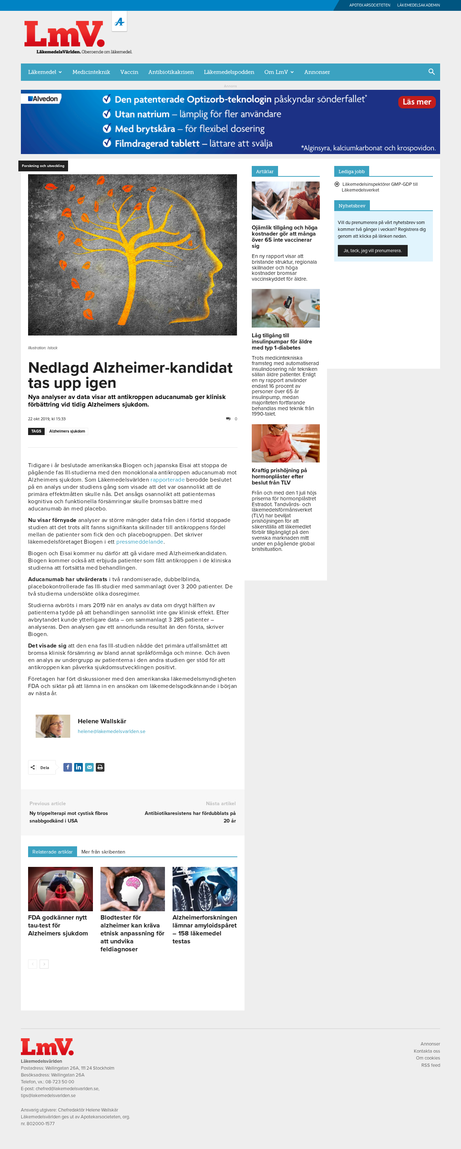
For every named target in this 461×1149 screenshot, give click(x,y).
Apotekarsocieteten (369, 5)
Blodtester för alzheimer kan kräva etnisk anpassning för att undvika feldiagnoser (132, 933)
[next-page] (44, 964)
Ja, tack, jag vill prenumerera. (373, 251)
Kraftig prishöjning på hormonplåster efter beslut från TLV (279, 476)
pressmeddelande (140, 541)
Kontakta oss (427, 1051)
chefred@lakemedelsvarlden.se (67, 1089)
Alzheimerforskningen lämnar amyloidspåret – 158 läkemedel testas (205, 929)
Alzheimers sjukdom (67, 431)
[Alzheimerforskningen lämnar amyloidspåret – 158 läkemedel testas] (205, 889)
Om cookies (428, 1058)
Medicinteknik (91, 72)
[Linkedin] (78, 767)
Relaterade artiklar (52, 852)
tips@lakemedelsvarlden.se (48, 1095)
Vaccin (129, 72)
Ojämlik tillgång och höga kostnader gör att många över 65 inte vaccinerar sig (285, 237)
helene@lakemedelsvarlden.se (112, 731)
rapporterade (167, 479)
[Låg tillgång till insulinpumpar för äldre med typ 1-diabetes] (286, 325)
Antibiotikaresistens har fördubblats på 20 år (190, 817)
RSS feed (430, 1065)
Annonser (317, 72)
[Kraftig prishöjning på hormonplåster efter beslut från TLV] (286, 460)
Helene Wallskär (102, 721)
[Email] (89, 767)
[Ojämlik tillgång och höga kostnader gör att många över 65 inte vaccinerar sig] (286, 218)
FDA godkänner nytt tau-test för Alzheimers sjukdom (58, 925)
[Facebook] (67, 767)
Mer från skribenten (103, 852)
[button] (431, 72)
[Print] (100, 767)
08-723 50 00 (59, 1082)
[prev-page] (32, 964)
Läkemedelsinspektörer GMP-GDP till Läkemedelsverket (380, 187)
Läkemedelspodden (229, 72)
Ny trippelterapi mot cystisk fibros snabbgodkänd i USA (69, 817)
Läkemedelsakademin (418, 5)
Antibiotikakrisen (171, 72)
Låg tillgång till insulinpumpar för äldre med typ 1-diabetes (282, 341)
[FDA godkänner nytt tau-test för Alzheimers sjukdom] (60, 889)
